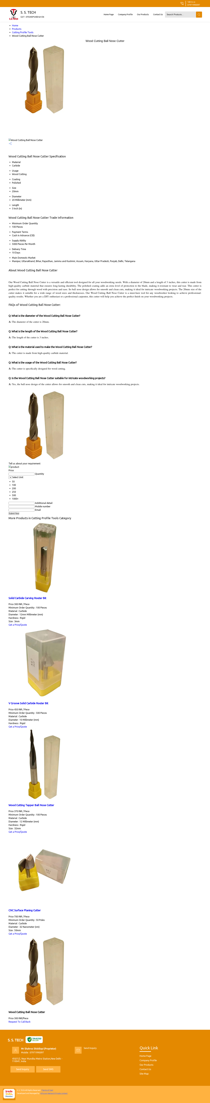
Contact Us (158, 14)
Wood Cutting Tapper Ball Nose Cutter (31, 805)
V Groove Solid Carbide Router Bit (28, 703)
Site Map (144, 1073)
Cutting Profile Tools (22, 32)
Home (15, 25)
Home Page (109, 14)
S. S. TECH (32, 14)
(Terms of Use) (47, 1090)
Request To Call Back (19, 1021)
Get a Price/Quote (18, 624)
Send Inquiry (90, 1048)
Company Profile (125, 14)
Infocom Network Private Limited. (54, 1093)
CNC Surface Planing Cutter (25, 910)
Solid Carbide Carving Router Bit (27, 598)
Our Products (143, 14)
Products (16, 29)
